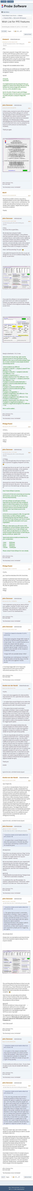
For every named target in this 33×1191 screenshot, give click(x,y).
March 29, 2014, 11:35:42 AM (10, 829)
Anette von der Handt (10, 686)
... (19, 31)
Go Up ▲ (22, 1187)
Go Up (3, 1177)
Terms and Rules (15, 1187)
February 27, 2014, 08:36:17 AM (10, 629)
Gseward (6, 39)
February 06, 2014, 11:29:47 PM (10, 568)
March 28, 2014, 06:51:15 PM (9, 780)
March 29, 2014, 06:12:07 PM (9, 1085)
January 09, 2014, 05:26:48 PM (9, 108)
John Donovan (8, 105)
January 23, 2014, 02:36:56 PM (9, 195)
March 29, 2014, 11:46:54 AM (9, 901)
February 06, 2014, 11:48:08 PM (10, 601)
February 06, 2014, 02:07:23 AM (10, 426)
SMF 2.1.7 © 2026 (13, 1189)
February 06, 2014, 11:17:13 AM (10, 452)
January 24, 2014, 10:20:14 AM (9, 221)
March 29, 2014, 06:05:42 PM (9, 1041)
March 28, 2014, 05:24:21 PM (9, 688)
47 (21, 31)
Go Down (4, 31)
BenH (4, 193)
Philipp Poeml (7, 424)
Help (10, 1187)
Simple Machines (20, 1189)
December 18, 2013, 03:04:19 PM (10, 42)
